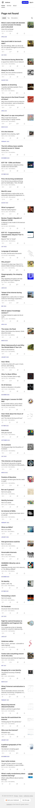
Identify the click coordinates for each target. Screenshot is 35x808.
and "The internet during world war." (12, 418)
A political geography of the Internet (11, 746)
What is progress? (8, 207)
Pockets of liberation (8, 477)
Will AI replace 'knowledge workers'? (10, 312)
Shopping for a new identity (11, 670)
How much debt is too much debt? (11, 42)
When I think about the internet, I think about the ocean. (12, 332)
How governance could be (10, 542)
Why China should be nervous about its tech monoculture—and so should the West (12, 102)
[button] (3, 6)
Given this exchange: (7, 29)
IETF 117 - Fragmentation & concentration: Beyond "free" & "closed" (12, 235)
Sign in (31, 2)
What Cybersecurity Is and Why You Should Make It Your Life (12, 346)
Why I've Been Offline (9, 374)
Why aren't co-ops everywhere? (12, 115)
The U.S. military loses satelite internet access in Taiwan (12, 147)
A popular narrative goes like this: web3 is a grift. (13, 480)
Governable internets (9, 552)
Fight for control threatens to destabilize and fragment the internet (11, 623)
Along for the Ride (7, 70)
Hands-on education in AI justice (10, 387)
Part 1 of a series (6, 554)
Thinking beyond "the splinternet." (11, 722)
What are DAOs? (7, 527)
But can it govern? (7, 489)
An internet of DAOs (8, 511)
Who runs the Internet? (9, 730)
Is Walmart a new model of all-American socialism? (13, 223)
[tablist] (10, 18)
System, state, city (6, 583)
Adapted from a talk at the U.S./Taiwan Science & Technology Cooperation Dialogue (12, 297)
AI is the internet (7, 131)
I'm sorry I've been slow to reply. (10, 376)
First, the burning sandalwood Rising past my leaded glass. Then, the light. (12, 182)
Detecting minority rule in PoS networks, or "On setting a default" (13, 568)
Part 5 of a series (6, 502)
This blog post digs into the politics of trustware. (12, 448)
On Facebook (6, 606)
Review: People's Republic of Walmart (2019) (11, 219)
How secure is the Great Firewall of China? (12, 98)
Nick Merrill (9, 31)
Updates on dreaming (9, 85)
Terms (21, 796)
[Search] (32, 18)
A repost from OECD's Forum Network (12, 62)
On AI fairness (6, 385)
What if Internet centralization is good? (13, 687)
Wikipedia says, (5, 732)
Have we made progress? (8, 209)
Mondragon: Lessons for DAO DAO (11, 400)
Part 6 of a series (6, 492)
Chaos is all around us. (8, 349)
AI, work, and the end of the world (11, 253)
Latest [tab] (4, 18)
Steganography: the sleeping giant (11, 275)
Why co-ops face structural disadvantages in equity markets (10, 118)
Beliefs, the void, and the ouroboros (11, 72)
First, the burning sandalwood (12, 179)
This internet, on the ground (11, 461)
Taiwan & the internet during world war (11, 293)
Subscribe (25, 2)
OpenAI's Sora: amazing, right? (10, 134)
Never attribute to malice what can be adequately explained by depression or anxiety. (12, 194)
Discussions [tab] (14, 18)
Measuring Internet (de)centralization (8, 706)
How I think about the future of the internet (12, 415)
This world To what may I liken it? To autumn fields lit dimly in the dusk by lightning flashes (12, 265)
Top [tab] (9, 18)
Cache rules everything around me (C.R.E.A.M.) (12, 655)
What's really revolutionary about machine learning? (13, 774)
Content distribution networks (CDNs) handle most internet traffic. (12, 165)
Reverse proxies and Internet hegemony (13, 658)
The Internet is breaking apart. (10, 749)
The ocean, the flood (8, 329)
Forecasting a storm (8, 596)
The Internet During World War (12, 59)
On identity (5, 581)
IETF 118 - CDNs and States (11, 162)
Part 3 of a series (6, 529)
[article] (17, 28)
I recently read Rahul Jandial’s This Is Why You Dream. (12, 88)
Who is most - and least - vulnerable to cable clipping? (12, 644)
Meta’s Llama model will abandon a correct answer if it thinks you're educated (13, 25)
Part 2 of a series (6, 544)
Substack (9, 804)
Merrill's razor (6, 191)
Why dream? (5, 262)
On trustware (6, 445)
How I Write (5, 362)
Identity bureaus (7, 500)
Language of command (9, 251)
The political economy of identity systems (10, 673)
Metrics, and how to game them (10, 709)
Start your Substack (13, 800)
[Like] (2, 410)
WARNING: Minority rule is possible (10, 564)
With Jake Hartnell (6, 432)
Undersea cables (7, 641)
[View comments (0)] (10, 33)
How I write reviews (8, 761)
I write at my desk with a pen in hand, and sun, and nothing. (12, 365)
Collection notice (28, 796)
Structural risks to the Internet (10, 609)
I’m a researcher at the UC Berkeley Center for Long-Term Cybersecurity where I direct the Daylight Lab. (11, 628)
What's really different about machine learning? (12, 778)
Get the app (25, 800)
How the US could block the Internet (11, 718)
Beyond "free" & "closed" (8, 239)
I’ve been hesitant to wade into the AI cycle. (12, 316)
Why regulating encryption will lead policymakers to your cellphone (11, 279)
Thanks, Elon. (5, 150)
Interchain (5, 430)
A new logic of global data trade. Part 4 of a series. (12, 514)
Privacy (16, 796)
